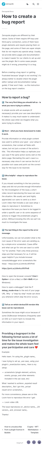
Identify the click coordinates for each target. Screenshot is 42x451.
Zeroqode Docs (8, 11)
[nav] (38, 4)
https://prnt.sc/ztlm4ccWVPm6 (15, 268)
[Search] (33, 4)
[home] (7, 4)
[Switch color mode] (27, 4)
